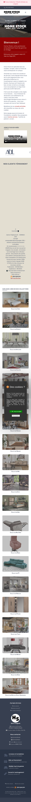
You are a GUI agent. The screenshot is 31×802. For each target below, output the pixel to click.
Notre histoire (15, 706)
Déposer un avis (15, 708)
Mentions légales (9, 783)
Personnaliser (16, 415)
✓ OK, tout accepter (15, 411)
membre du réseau (10, 787)
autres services (12, 117)
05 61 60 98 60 (10, 7)
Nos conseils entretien (15, 710)
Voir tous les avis (16, 278)
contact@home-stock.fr (16, 742)
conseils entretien (20, 106)
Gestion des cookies (19, 783)
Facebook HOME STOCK (16, 744)
